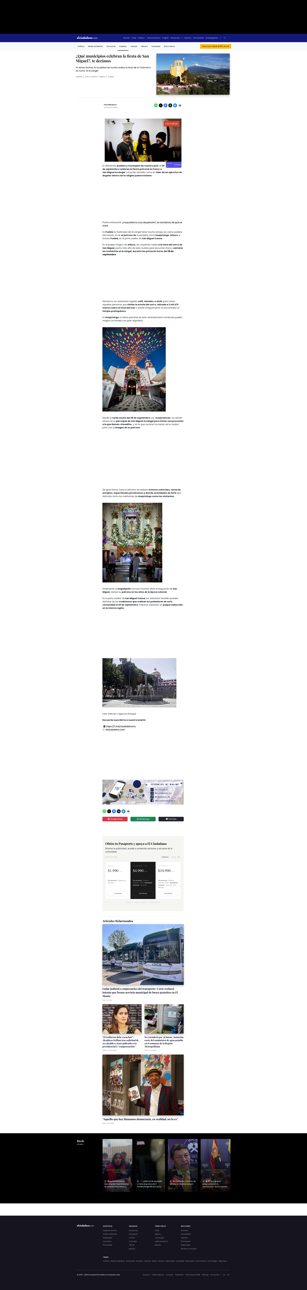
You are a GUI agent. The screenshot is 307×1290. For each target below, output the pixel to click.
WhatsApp (144, 819)
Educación (190, 1261)
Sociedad (156, 46)
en (228, 1275)
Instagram (133, 1234)
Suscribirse (143, 893)
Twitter (132, 1238)
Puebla (111, 76)
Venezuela (159, 1238)
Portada (184, 1230)
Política (81, 46)
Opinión (187, 38)
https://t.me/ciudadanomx (121, 726)
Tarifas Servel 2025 (192, 1275)
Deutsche (175, 38)
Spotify (132, 1248)
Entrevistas (198, 38)
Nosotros (146, 1275)
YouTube (172, 819)
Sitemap (205, 1275)
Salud (154, 1261)
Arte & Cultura (91, 76)
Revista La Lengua (188, 1248)
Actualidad (186, 1234)
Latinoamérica (153, 38)
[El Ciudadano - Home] (87, 38)
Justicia (133, 46)
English (165, 38)
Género (144, 46)
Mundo (126, 38)
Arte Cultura (169, 46)
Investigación (212, 38)
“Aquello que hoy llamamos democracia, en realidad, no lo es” (140, 1119)
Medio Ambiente (95, 46)
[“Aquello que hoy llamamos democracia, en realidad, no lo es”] (143, 1085)
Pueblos (123, 46)
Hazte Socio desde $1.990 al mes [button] (215, 46)
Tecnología (212, 1261)
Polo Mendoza (110, 105)
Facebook (133, 1230)
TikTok (131, 1245)
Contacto (107, 1241)
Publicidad (107, 1238)
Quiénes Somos (110, 1230)
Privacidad (107, 1245)
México (141, 38)
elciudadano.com (115, 729)
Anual (175, 857)
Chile (134, 38)
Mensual (165, 857)
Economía (111, 46)
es (224, 1275)
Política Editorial (110, 1234)
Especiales (170, 1261)
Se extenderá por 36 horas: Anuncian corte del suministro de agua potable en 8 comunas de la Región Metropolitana (164, 1041)
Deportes (222, 1261)
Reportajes (185, 1245)
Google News (116, 819)
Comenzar (118, 893)
